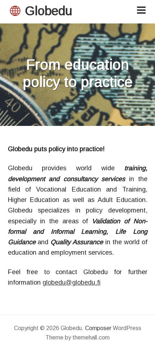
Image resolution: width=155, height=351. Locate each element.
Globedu (48, 11)
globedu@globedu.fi (72, 282)
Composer (98, 328)
